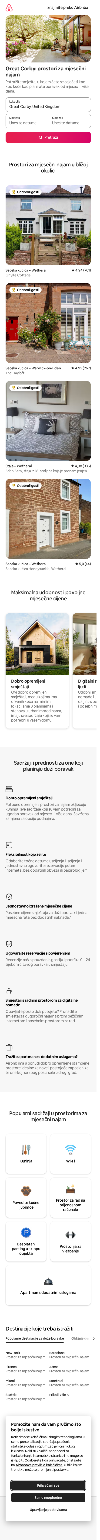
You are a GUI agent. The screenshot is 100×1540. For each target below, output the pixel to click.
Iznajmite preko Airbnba (67, 7)
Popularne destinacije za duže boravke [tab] (35, 1338)
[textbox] (26, 123)
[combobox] (48, 107)
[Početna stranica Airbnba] (9, 7)
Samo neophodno (48, 1497)
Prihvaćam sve (48, 1485)
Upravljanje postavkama (48, 1510)
